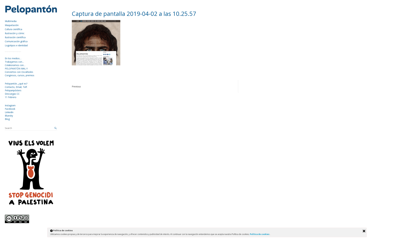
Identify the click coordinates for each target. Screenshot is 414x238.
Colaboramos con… (15, 65)
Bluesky (9, 115)
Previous (76, 86)
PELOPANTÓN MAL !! (16, 68)
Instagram (10, 105)
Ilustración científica (15, 37)
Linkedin (9, 112)
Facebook (10, 108)
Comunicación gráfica (16, 41)
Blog (7, 119)
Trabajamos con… (14, 61)
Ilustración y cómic (14, 33)
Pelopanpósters (13, 90)
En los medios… (13, 58)
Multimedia (10, 21)
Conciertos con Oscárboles (19, 71)
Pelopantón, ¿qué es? (16, 83)
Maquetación (12, 25)
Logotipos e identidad (16, 45)
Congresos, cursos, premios (19, 75)
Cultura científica (13, 29)
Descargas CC (12, 93)
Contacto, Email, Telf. (16, 87)
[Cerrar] (364, 231)
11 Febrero (10, 97)
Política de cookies (260, 234)
